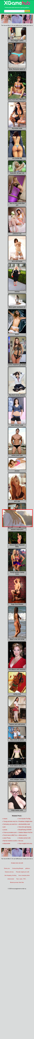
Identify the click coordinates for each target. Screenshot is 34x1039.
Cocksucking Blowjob (17, 868)
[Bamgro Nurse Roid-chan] (17, 4)
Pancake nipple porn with (22, 872)
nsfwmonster (10, 879)
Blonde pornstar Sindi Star (17, 882)
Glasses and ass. (9, 872)
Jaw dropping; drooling (10, 875)
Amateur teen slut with (17, 863)
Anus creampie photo (24, 875)
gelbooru (27, 868)
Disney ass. (7, 868)
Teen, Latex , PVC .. (21, 879)
